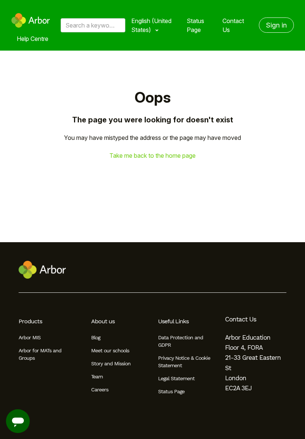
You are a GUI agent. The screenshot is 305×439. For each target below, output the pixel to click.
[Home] (30, 20)
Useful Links (173, 321)
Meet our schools (110, 350)
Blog (95, 337)
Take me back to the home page (152, 155)
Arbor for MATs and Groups (40, 354)
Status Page (195, 25)
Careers (99, 389)
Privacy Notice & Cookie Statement (184, 361)
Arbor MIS (30, 337)
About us (103, 321)
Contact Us (233, 25)
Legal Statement (176, 378)
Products (30, 321)
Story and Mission (111, 363)
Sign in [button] (276, 25)
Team (97, 376)
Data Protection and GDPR (180, 341)
